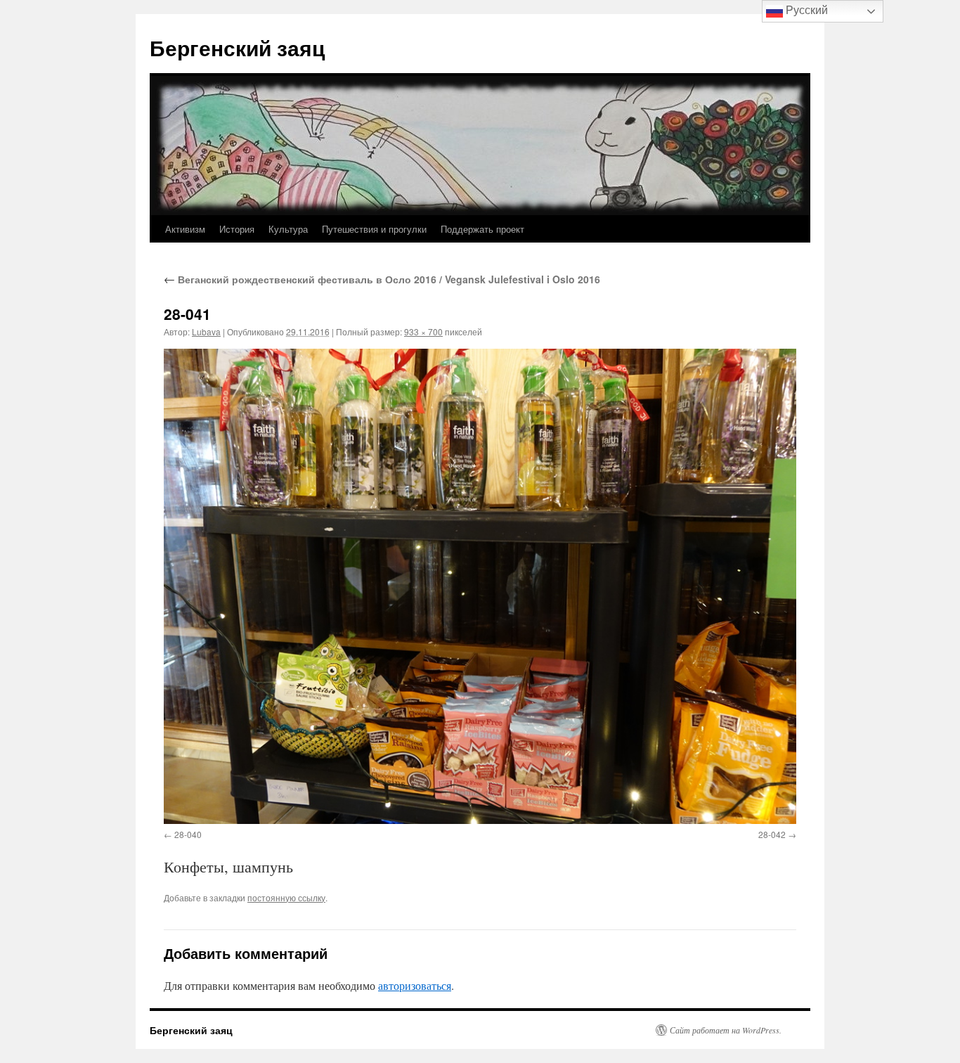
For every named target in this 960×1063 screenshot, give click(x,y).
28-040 (188, 834)
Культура (288, 229)
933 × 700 (423, 331)
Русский (805, 10)
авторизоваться (414, 985)
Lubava (206, 331)
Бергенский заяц (237, 47)
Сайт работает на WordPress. (725, 1030)
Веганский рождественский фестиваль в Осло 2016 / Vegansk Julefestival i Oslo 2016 (382, 279)
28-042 (772, 834)
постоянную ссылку (286, 897)
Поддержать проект (482, 229)
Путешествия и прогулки (374, 229)
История (236, 229)
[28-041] (480, 586)
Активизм (185, 229)
